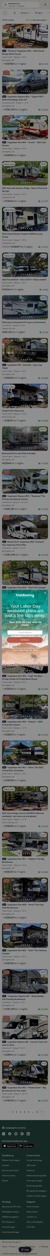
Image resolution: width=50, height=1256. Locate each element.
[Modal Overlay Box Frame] (25, 628)
